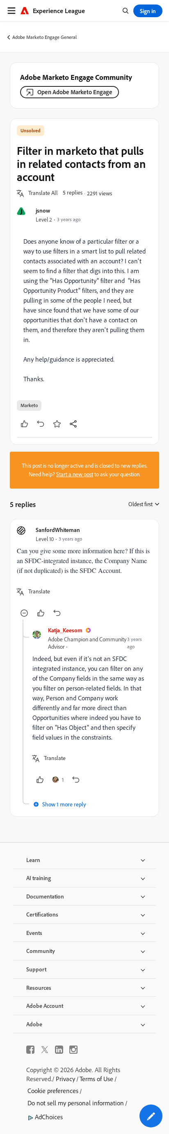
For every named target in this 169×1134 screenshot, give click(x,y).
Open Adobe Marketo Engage (74, 92)
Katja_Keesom (65, 630)
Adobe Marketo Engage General (44, 37)
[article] (84, 573)
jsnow (43, 210)
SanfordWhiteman (58, 529)
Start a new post (74, 474)
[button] (43, 193)
